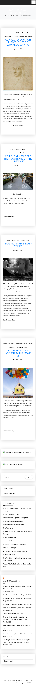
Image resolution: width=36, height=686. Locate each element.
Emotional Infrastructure (11, 541)
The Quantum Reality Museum (13, 521)
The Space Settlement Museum (13, 604)
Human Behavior (21, 149)
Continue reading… (18, 125)
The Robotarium (8, 528)
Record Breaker (27, 343)
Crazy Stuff (6, 343)
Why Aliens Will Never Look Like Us (15, 551)
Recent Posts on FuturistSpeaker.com (12, 581)
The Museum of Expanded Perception (15, 517)
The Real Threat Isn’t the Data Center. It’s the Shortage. (17, 532)
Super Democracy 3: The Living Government (17, 634)
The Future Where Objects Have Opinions (17, 607)
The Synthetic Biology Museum (13, 524)
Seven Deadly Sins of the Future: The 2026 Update (17, 626)
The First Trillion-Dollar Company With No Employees (17, 509)
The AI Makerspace (9, 537)
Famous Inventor (11, 33)
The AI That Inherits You (11, 514)
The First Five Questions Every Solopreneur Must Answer (17, 559)
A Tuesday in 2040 (9, 554)
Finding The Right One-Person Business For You (17, 565)
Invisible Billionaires (9, 613)
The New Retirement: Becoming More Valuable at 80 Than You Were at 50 (15, 618)
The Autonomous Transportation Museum (17, 598)
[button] (33, 2)
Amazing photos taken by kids (18, 245)
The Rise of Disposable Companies (14, 544)
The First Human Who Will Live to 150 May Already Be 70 (17, 587)
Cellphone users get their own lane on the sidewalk (18, 159)
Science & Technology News (23, 36)
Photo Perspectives (23, 240)
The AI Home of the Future (12, 595)
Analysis (12, 149)
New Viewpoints (9, 36)
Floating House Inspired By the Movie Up (18, 353)
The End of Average (9, 548)
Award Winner (11, 240)
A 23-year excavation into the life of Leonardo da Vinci (18, 42)
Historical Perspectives (23, 33)
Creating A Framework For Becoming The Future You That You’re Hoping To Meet (17, 641)
